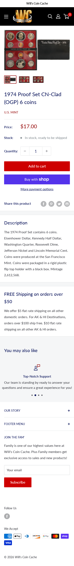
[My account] (58, 16)
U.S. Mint (11, 112)
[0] (66, 16)
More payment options (37, 189)
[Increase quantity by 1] (46, 151)
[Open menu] (6, 16)
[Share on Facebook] (43, 203)
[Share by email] (67, 203)
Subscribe (17, 482)
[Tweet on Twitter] (59, 203)
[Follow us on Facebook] (7, 516)
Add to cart (37, 166)
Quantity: (11, 151)
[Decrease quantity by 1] (25, 151)
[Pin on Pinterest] (51, 203)
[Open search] (50, 16)
